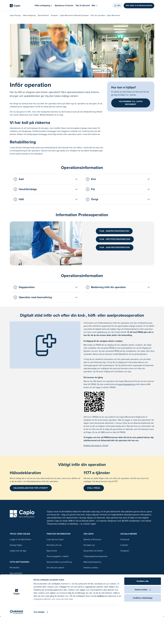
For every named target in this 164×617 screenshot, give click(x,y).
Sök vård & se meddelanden (139, 6)
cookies (100, 596)
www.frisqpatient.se (127, 384)
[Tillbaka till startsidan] (15, 5)
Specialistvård (43, 15)
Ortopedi (54, 15)
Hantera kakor (141, 589)
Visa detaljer (39, 612)
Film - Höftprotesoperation (115, 239)
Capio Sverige (15, 15)
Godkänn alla (142, 581)
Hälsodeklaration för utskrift (30, 488)
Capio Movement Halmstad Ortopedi (74, 15)
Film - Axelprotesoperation (115, 247)
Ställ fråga (93, 488)
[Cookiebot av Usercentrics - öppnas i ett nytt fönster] (16, 612)
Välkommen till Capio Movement (131, 102)
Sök (119, 6)
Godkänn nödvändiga (142, 598)
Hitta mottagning (29, 15)
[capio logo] (22, 514)
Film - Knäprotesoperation (114, 231)
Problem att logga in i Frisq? (96, 445)
